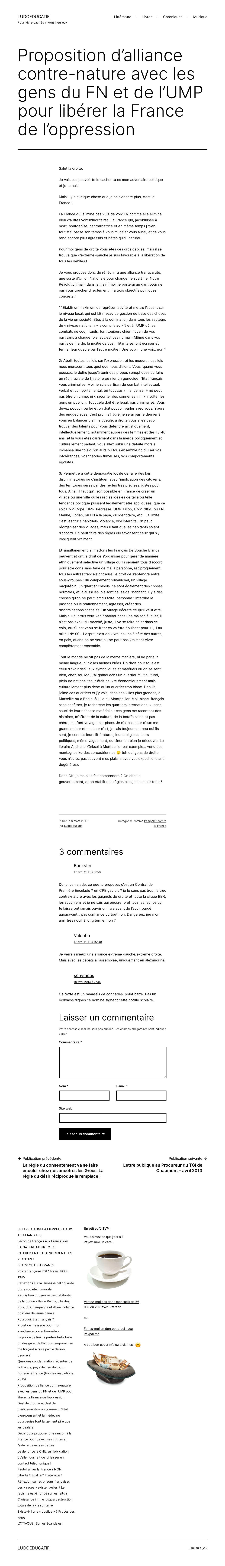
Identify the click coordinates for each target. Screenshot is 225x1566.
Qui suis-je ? (198, 1548)
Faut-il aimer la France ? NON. (40, 1469)
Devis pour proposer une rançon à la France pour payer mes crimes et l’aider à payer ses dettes (45, 1439)
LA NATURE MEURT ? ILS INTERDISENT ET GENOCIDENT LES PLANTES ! (45, 1253)
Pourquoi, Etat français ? (36, 1319)
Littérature (122, 17)
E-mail (122, 1086)
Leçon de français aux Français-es (43, 1241)
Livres (147, 17)
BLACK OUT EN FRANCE (36, 1265)
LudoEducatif (34, 16)
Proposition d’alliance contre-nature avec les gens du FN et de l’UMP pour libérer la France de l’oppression (45, 1391)
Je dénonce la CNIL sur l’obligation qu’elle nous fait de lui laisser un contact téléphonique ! (43, 1457)
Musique (200, 17)
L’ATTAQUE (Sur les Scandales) (40, 1523)
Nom (63, 1086)
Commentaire (70, 1042)
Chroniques (172, 17)
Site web (65, 1108)
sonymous (84, 975)
